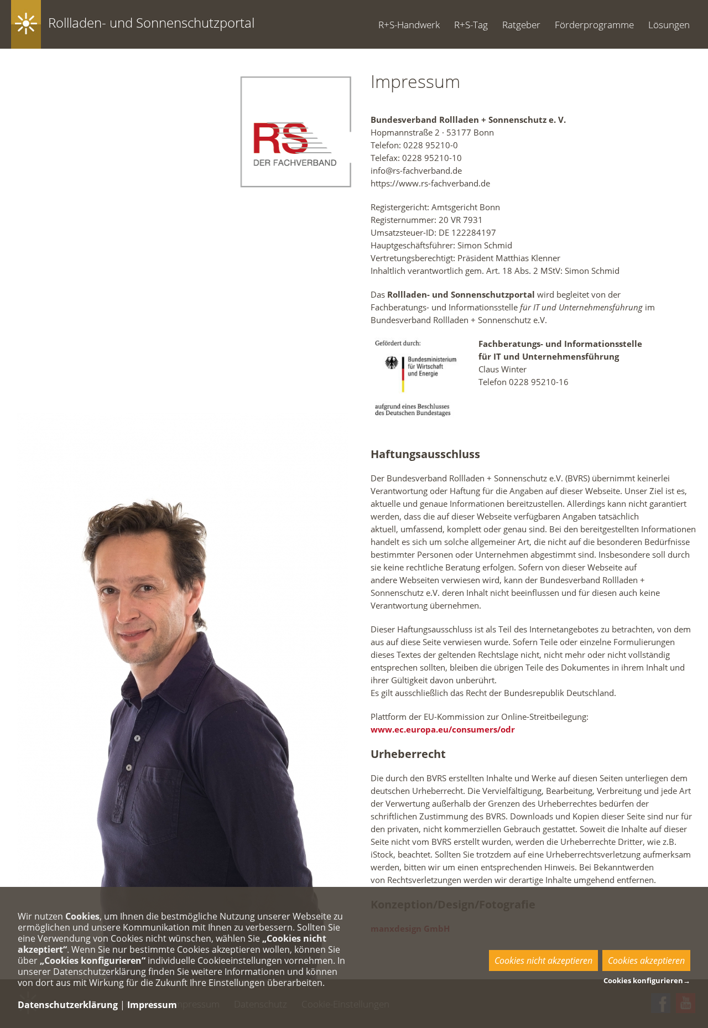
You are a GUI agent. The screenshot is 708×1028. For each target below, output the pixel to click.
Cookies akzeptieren (646, 960)
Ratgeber (521, 24)
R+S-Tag (471, 24)
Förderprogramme (594, 24)
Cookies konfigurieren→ (646, 980)
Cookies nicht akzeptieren (543, 960)
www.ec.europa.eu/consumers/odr (443, 729)
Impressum (152, 1005)
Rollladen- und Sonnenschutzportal (151, 22)
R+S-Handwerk (409, 24)
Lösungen (669, 24)
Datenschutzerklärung (68, 1005)
